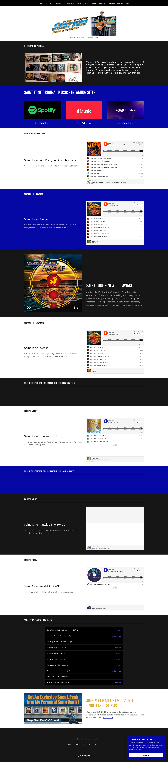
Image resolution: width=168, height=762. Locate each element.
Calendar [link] (70, 3)
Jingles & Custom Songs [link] (119, 3)
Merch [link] (79, 3)
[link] (84, 22)
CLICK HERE (108, 717)
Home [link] (41, 3)
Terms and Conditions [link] (91, 744)
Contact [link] (102, 3)
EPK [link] (86, 3)
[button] (49, 3)
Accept (146, 755)
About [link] (93, 3)
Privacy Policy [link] (74, 744)
